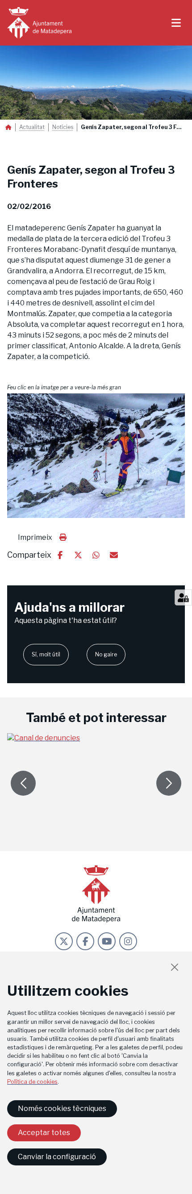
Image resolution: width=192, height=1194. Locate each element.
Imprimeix (35, 537)
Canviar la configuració (57, 1156)
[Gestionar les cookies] (183, 597)
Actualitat (32, 127)
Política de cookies (32, 1081)
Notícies (62, 127)
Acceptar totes (44, 1132)
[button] (96, 455)
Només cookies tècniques (62, 1108)
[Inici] (39, 22)
